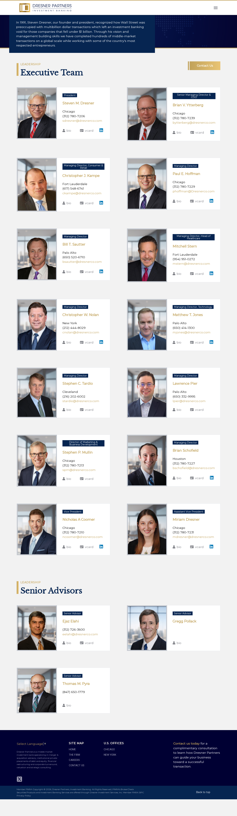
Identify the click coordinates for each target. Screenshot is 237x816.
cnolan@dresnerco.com (80, 332)
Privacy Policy (24, 795)
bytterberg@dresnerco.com (194, 122)
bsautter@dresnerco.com (82, 261)
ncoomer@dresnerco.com (82, 537)
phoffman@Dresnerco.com (194, 191)
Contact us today (186, 743)
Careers (74, 760)
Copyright (38, 789)
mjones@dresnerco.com (191, 332)
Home (72, 749)
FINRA (135, 792)
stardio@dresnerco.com (80, 401)
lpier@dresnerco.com (189, 401)
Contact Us (205, 65)
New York (110, 754)
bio (68, 130)
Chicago (109, 749)
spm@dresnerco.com (79, 470)
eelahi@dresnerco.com (80, 634)
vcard (89, 130)
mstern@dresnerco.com (191, 263)
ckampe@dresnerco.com (81, 193)
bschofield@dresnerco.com (194, 468)
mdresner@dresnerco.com (193, 537)
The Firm (74, 754)
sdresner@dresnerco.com (82, 120)
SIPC (141, 792)
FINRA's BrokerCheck (123, 789)
